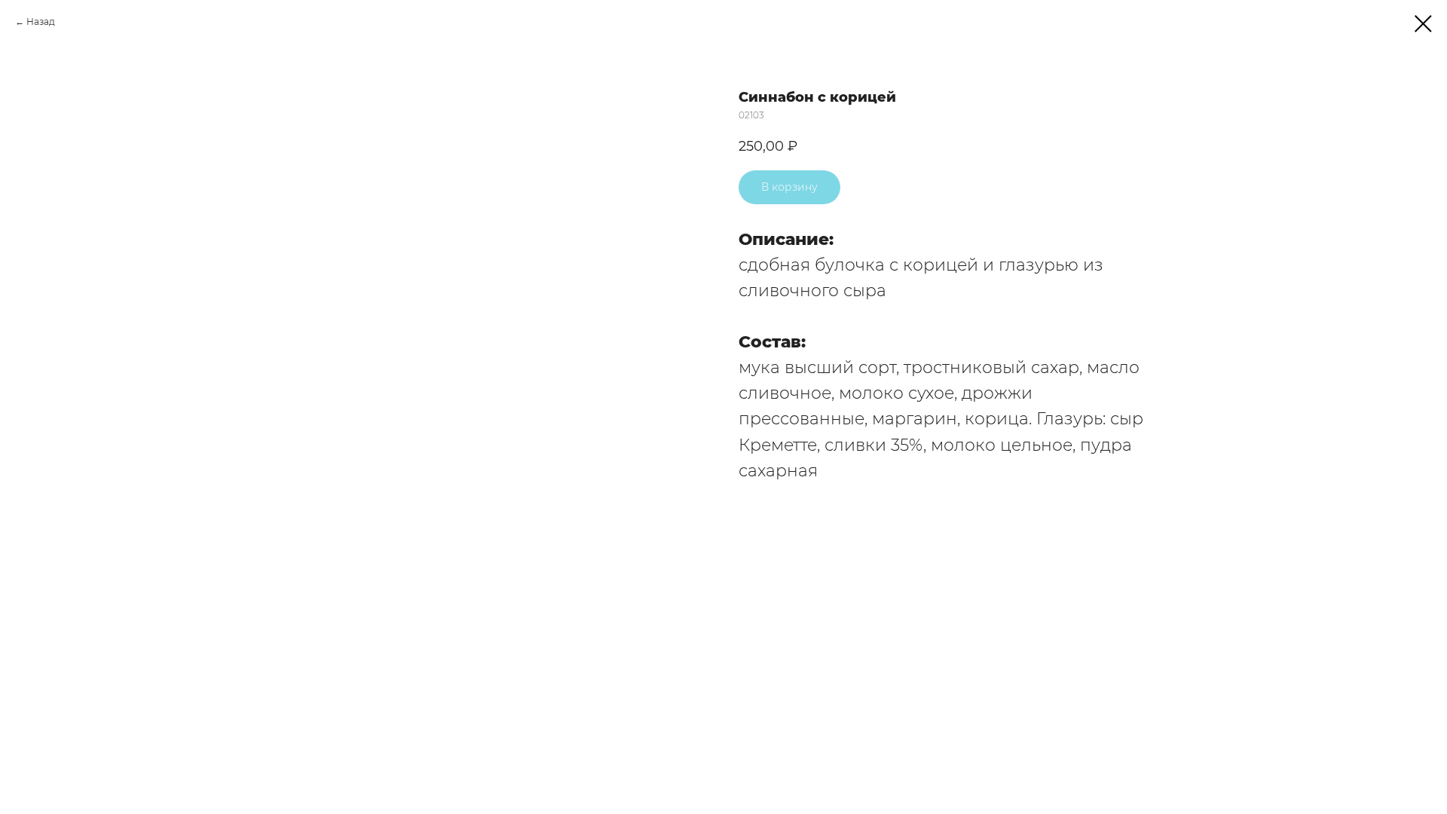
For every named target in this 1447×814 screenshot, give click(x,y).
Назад (40, 21)
